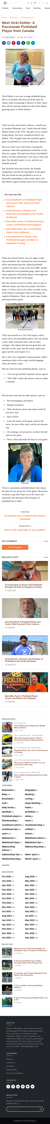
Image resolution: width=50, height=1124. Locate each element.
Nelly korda (21, 723)
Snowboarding (17, 8)
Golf (15, 723)
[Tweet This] (9, 43)
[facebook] (28, 3)
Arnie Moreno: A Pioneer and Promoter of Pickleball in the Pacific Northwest (24, 213)
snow (16, 735)
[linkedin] (32, 1087)
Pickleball (5, 8)
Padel (28, 8)
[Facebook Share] (4, 43)
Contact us (10, 1063)
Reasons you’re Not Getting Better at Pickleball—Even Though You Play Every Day (31, 950)
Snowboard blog (37, 735)
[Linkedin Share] (18, 43)
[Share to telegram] (33, 43)
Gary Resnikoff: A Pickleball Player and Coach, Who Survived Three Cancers (24, 203)
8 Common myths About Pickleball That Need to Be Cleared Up (30, 974)
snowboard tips (36, 748)
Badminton (37, 8)
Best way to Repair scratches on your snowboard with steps (29, 764)
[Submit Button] (40, 1109)
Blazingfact (32, 1121)
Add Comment (16, 547)
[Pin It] (14, 43)
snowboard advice (25, 735)
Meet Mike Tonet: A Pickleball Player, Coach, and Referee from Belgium (21, 697)
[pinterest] (35, 3)
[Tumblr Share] (23, 43)
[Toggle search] (43, 3)
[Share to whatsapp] (28, 43)
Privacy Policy (11, 1070)
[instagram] (31, 3)
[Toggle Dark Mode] (39, 3)
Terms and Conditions (14, 1073)
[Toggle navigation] (46, 3)
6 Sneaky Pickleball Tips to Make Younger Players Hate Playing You (28, 962)
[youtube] (23, 1087)
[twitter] (28, 1087)
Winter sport (36, 772)
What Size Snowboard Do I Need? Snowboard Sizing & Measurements (29, 739)
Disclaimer (10, 1066)
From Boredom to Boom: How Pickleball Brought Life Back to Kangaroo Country (22, 239)
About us (9, 1059)
